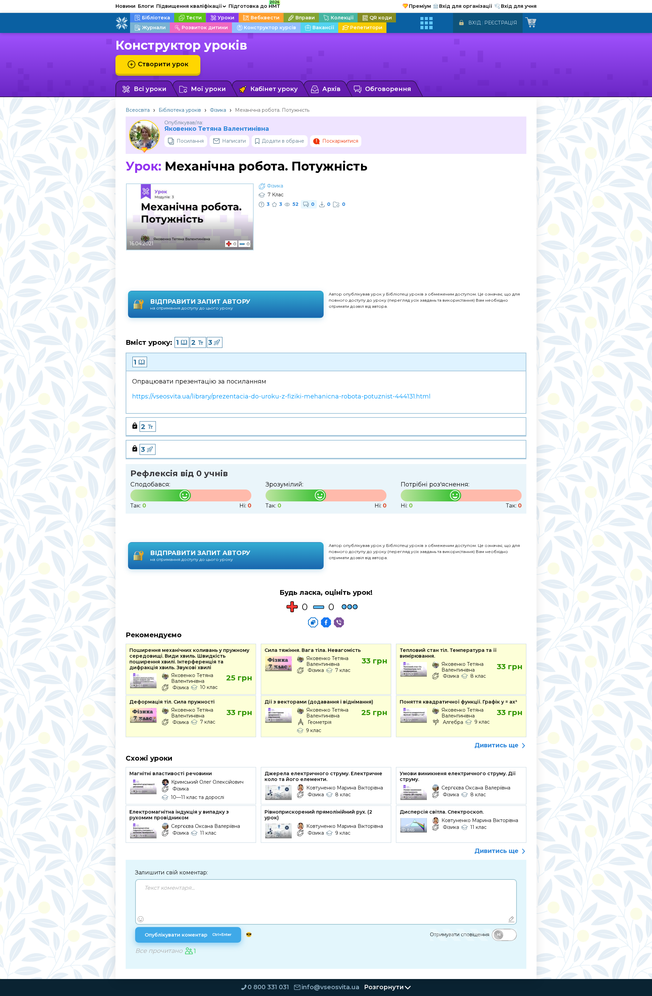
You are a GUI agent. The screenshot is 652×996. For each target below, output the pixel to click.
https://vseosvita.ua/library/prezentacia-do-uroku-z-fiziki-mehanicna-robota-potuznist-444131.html (281, 396)
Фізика (218, 110)
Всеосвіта (138, 110)
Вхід (474, 23)
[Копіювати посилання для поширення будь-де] (313, 622)
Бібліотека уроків (180, 110)
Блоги (146, 6)
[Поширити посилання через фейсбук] (326, 622)
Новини (125, 6)
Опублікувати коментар (188, 935)
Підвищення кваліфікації (191, 6)
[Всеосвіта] (121, 23)
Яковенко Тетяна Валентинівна (216, 128)
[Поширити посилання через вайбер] (339, 622)
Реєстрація (500, 23)
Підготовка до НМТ (254, 5)
